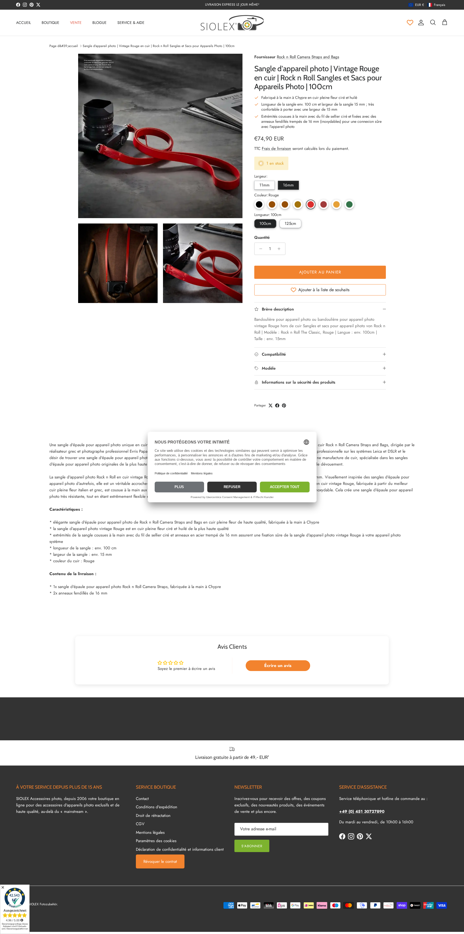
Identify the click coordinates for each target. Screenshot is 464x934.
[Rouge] (311, 204)
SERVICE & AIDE (130, 22)
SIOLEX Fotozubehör (42, 904)
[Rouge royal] (323, 204)
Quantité (262, 237)
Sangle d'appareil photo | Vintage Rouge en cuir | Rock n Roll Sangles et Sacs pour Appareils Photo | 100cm (158, 46)
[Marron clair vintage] (336, 204)
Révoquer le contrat (160, 861)
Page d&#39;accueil (63, 46)
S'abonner (251, 846)
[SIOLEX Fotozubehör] (232, 22)
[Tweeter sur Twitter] (271, 405)
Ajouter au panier (320, 272)
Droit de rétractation (153, 815)
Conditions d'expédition (156, 807)
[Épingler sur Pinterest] (284, 405)
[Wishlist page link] (410, 22)
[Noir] (259, 204)
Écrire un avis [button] (277, 665)
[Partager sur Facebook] (277, 405)
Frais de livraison (276, 149)
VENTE (76, 22)
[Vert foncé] (349, 204)
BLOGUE (99, 22)
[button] (427, 4)
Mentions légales (150, 832)
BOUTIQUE (50, 22)
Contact (142, 799)
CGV (140, 824)
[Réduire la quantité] (259, 249)
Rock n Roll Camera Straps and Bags (308, 57)
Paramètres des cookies (156, 841)
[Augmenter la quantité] (280, 249)
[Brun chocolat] (285, 204)
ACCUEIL (23, 22)
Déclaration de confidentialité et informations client (180, 849)
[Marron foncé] (272, 204)
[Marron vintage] (298, 204)
